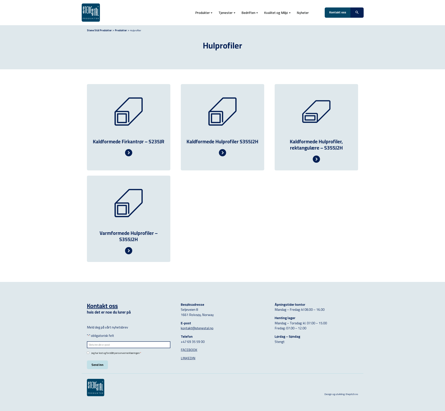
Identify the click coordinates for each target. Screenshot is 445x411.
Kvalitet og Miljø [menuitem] (276, 12)
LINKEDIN (188, 358)
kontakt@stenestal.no (197, 328)
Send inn (97, 365)
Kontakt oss (102, 305)
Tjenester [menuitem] (226, 12)
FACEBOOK (189, 350)
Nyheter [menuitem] (303, 12)
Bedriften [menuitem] (248, 12)
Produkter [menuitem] (202, 12)
